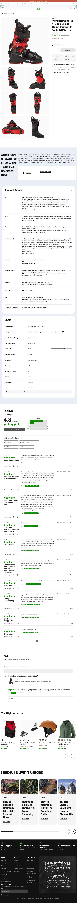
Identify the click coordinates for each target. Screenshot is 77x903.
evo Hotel (29, 863)
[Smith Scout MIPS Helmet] (48, 729)
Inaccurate (30, 693)
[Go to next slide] (73, 831)
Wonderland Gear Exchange (31, 881)
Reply (26, 693)
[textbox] (38, 662)
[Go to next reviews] (43, 641)
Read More (6, 821)
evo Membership (18, 868)
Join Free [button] (72, 64)
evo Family (30, 857)
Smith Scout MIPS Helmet (47, 743)
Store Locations (30, 860)
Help (3, 857)
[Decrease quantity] (53, 50)
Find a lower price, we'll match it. (46, 849)
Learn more (25, 667)
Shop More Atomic (45, 171)
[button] (38, 421)
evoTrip (28, 865)
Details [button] (68, 69)
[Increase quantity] (57, 50)
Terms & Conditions (48, 898)
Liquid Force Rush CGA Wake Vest (8, 743)
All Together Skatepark (29, 877)
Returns (3, 865)
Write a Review (14, 429)
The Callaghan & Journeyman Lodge (31, 872)
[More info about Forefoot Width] (33, 354)
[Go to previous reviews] (34, 641)
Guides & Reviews (6, 881)
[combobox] (38, 13)
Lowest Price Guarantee (4, 875)
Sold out (68, 50)
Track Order (4, 860)
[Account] (71, 8)
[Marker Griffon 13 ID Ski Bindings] (29, 729)
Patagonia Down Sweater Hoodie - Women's (66, 743)
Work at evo (17, 871)
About (16, 857)
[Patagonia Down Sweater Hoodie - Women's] (67, 729)
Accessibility (57, 898)
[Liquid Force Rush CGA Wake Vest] (10, 729)
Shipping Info (4, 863)
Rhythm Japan (30, 868)
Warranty (3, 868)
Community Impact (19, 863)
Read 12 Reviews (65, 35)
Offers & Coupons (6, 871)
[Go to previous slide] (67, 831)
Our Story (16, 860)
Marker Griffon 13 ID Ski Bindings (27, 743)
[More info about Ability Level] (40, 332)
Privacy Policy (39, 898)
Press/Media (17, 865)
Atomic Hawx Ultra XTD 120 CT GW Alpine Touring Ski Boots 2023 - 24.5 (33, 681)
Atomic (54, 18)
